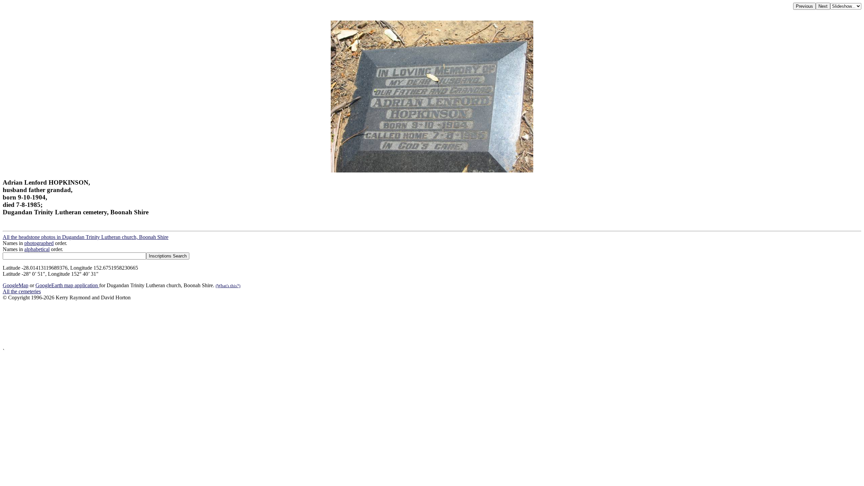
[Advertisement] (205, 324)
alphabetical (37, 249)
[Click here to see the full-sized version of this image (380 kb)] (432, 170)
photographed (39, 243)
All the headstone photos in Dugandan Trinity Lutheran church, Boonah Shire (85, 237)
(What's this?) (228, 285)
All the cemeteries (22, 291)
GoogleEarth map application (67, 285)
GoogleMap (15, 285)
